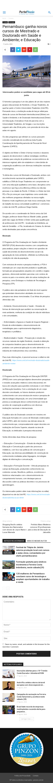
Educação (11, 22)
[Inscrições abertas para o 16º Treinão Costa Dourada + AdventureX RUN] (8, 674)
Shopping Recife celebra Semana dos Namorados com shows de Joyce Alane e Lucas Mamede (14, 528)
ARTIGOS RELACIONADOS (14, 541)
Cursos (11, 18)
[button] (49, 12)
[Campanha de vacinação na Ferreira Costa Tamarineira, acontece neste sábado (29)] (8, 697)
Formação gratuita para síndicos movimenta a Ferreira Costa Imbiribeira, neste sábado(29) (31, 565)
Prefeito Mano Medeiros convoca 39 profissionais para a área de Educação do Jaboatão (39, 528)
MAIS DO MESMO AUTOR (37, 541)
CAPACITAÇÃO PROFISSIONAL (7, 552)
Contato (35, 776)
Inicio (4, 18)
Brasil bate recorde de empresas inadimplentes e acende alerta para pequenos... (31, 709)
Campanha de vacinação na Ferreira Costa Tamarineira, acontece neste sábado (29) (31, 696)
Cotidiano (6, 568)
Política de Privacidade (22, 776)
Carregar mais (26, 719)
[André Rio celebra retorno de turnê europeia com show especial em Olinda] (8, 685)
